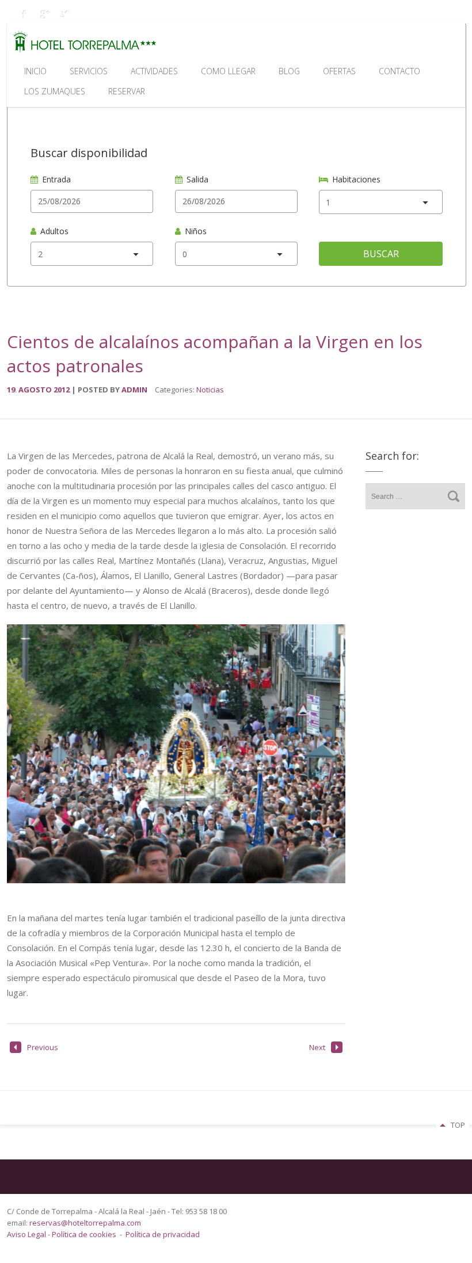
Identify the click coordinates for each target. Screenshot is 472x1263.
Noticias (210, 389)
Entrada (56, 179)
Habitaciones (356, 179)
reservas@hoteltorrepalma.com (86, 1223)
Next (317, 1047)
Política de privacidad (162, 1234)
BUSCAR (381, 253)
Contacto (399, 71)
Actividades (154, 71)
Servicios (89, 71)
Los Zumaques (54, 91)
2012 (62, 389)
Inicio (35, 71)
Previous (42, 1047)
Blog (289, 71)
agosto (36, 389)
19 (12, 389)
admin (134, 389)
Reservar (126, 91)
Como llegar (228, 71)
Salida (197, 179)
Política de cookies (84, 1234)
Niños (196, 231)
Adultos (54, 231)
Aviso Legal (27, 1234)
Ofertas (339, 71)
